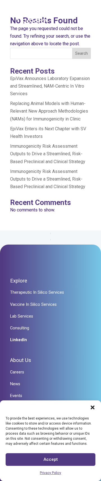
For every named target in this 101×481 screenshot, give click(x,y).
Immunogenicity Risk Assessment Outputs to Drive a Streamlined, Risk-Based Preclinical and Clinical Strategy (47, 153)
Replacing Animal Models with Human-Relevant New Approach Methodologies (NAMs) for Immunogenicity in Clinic (49, 111)
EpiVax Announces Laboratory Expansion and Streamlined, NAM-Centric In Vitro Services (50, 86)
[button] (92, 407)
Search (81, 53)
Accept (50, 459)
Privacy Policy (50, 473)
